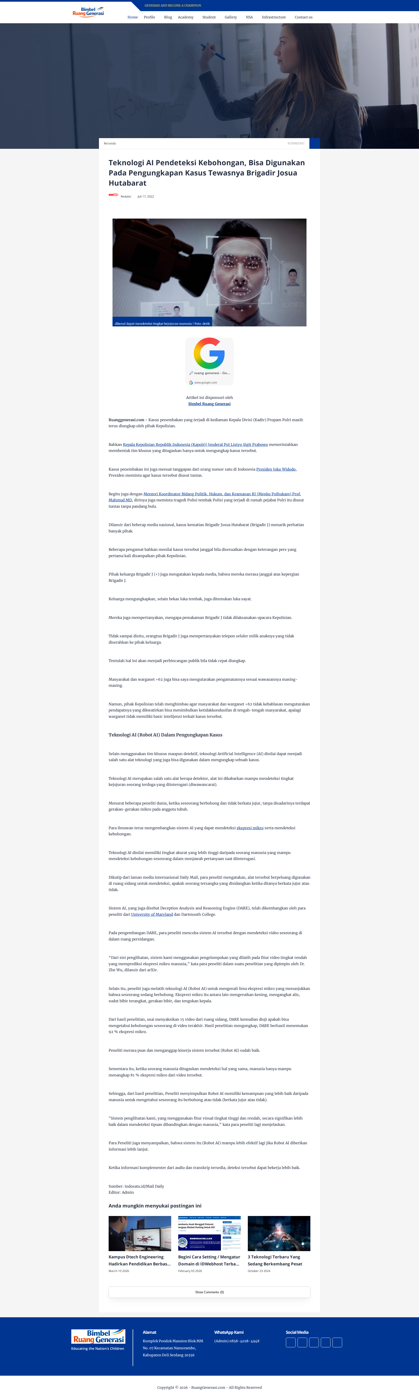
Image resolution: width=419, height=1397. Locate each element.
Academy (185, 17)
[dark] (343, 17)
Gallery (231, 17)
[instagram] (264, 5)
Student (209, 17)
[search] (335, 17)
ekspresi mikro (250, 828)
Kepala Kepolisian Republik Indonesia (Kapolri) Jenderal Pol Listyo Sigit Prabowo (195, 444)
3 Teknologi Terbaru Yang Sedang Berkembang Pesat (275, 1260)
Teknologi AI (162, 319)
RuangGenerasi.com (208, 1387)
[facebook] (258, 5)
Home (133, 17)
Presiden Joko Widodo (276, 469)
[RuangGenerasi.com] (88, 12)
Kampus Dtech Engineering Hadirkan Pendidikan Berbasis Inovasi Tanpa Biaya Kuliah (139, 1261)
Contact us (304, 17)
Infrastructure (274, 17)
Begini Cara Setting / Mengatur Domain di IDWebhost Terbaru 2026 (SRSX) (209, 1261)
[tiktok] (283, 5)
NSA (249, 17)
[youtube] (277, 5)
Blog (168, 17)
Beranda (110, 143)
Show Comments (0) (209, 1292)
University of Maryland (152, 914)
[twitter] (270, 5)
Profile (149, 17)
